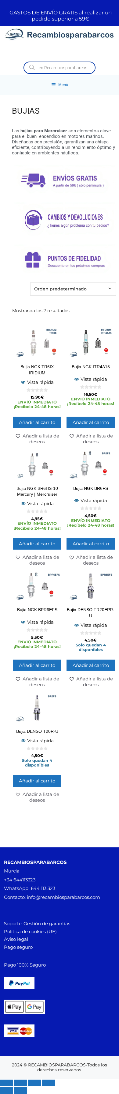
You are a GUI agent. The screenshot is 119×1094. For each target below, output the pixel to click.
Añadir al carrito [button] (37, 422)
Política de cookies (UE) (30, 931)
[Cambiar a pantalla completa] (20, 1083)
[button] (37, 439)
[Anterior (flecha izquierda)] (6, 1090)
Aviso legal (16, 939)
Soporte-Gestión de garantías (37, 923)
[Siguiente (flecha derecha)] (20, 1090)
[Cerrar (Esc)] (48, 1083)
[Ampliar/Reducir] (6, 1083)
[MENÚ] (59, 51)
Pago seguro (18, 947)
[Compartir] (34, 1083)
